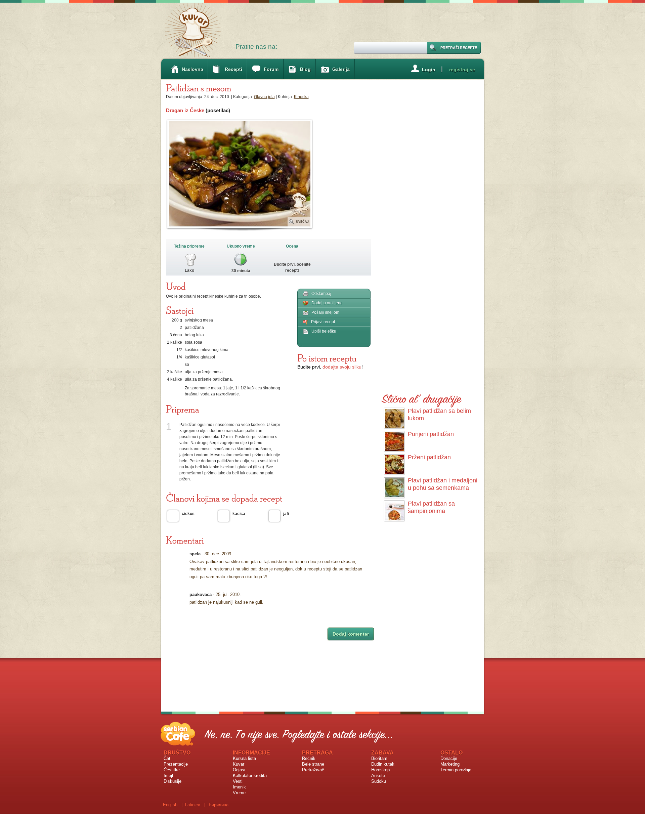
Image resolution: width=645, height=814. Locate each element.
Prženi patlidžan (429, 457)
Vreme (239, 792)
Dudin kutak (382, 764)
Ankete (378, 775)
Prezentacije (176, 764)
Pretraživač (313, 769)
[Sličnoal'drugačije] (421, 397)
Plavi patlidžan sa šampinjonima (431, 507)
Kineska (301, 96)
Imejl (168, 775)
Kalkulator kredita (250, 775)
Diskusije (172, 781)
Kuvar (238, 764)
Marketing (450, 764)
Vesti (238, 781)
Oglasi (239, 769)
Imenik (239, 786)
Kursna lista (244, 758)
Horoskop (380, 769)
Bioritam (379, 758)
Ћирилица (218, 804)
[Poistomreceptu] (326, 357)
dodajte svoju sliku (341, 367)
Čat (167, 758)
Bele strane (313, 764)
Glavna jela (264, 96)
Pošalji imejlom (325, 312)
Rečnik (308, 758)
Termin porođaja (455, 769)
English (170, 804)
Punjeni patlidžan (431, 434)
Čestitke (172, 769)
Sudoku (378, 781)
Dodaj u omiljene (327, 303)
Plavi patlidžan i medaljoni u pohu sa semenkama (442, 484)
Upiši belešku (323, 331)
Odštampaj (321, 293)
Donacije (448, 758)
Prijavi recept (323, 321)
